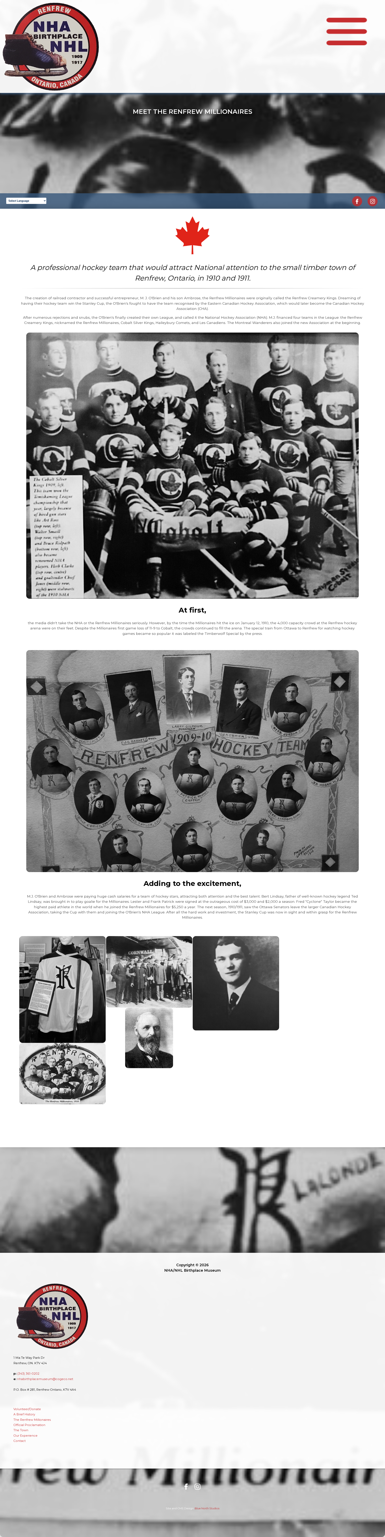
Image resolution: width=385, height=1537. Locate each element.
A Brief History (24, 1414)
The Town (20, 1430)
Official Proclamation (29, 1425)
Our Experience (25, 1435)
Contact (19, 1441)
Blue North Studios (207, 1508)
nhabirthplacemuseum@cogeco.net (45, 1379)
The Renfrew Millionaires (32, 1420)
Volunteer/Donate (27, 1409)
